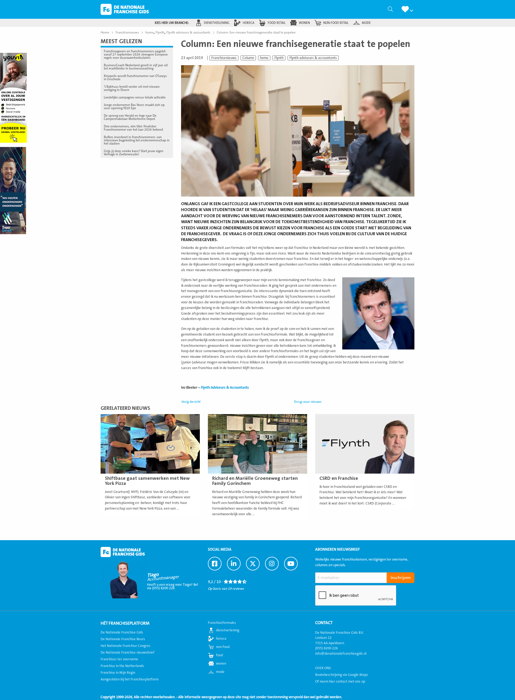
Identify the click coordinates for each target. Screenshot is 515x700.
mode (366, 23)
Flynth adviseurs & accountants (313, 58)
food (219, 655)
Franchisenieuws (224, 58)
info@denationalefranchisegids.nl (340, 653)
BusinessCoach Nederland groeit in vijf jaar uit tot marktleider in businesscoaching (136, 66)
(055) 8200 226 (326, 648)
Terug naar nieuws (307, 402)
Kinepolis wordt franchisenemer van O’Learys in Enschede (135, 77)
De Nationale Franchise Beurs (123, 639)
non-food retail (335, 23)
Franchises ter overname (119, 659)
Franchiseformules (222, 623)
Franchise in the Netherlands (122, 666)
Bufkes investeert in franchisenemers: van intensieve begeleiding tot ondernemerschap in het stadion (137, 140)
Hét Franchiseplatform (125, 623)
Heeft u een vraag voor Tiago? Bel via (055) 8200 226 (172, 586)
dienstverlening (216, 23)
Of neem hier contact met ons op (340, 681)
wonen (304, 23)
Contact (324, 622)
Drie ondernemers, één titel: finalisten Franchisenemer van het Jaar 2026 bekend (133, 127)
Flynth (279, 58)
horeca (248, 23)
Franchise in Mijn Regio (118, 673)
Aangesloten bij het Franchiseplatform (130, 679)
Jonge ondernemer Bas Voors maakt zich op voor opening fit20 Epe (134, 106)
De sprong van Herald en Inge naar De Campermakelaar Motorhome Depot (130, 117)
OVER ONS (323, 668)
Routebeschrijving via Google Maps (341, 675)
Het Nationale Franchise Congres (125, 646)
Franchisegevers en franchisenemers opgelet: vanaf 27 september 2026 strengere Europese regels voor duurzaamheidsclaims (136, 54)
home (264, 58)
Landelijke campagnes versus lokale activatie (134, 97)
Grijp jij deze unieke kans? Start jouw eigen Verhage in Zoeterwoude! (133, 152)
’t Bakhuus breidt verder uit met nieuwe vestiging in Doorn (132, 88)
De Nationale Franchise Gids (125, 9)
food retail (276, 23)
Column (248, 58)
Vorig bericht (190, 402)
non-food (223, 647)
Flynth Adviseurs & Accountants (225, 387)
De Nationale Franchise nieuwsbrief (127, 652)
